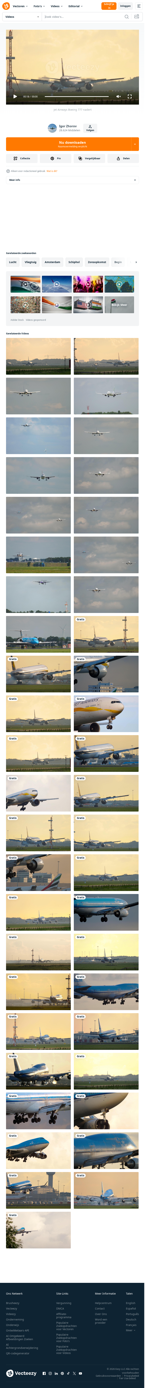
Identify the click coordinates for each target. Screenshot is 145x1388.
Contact (100, 1307)
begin (118, 260)
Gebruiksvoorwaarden (105, 1374)
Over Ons (101, 1312)
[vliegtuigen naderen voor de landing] (38, 513)
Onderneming (15, 1318)
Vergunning (63, 1301)
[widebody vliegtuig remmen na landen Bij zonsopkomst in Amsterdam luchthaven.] (106, 354)
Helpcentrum (103, 1301)
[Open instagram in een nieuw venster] (50, 1371)
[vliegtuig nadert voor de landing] (106, 474)
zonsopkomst (97, 260)
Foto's (38, 6)
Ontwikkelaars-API (17, 1329)
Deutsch (128, 1318)
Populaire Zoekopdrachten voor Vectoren (66, 1324)
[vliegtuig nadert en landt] (38, 553)
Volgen (90, 130)
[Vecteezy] (6, 6)
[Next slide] (130, 260)
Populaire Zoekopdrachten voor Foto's (66, 1336)
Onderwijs (12, 1323)
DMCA (60, 1307)
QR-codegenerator (17, 1351)
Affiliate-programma (63, 1313)
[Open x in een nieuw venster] (74, 1371)
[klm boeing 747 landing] (38, 990)
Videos (55, 6)
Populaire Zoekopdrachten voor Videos (66, 1348)
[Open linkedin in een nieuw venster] (56, 1371)
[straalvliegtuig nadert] (38, 474)
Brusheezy (12, 1301)
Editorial (74, 6)
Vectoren (19, 6)
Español (128, 1307)
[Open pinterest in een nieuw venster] (62, 1371)
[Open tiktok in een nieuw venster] (68, 1371)
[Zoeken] (126, 16)
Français (128, 1323)
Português (129, 1312)
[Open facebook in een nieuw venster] (44, 1371)
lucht (12, 260)
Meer (126, 1328)
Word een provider (101, 1319)
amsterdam (52, 260)
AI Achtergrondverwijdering (22, 1344)
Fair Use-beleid (124, 1376)
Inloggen (125, 6)
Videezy (11, 1312)
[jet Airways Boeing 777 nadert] (106, 632)
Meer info (14, 178)
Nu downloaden (72, 144)
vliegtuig (30, 260)
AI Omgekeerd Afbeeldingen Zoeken (19, 1335)
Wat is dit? (52, 171)
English (128, 1301)
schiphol (74, 260)
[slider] (77, 96)
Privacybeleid (128, 1374)
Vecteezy (11, 1307)
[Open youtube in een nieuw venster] (80, 1371)
